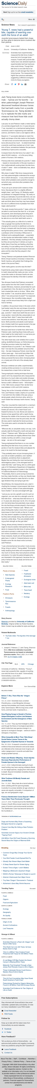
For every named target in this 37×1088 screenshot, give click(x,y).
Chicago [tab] (31, 664)
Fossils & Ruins (8, 594)
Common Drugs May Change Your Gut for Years (17, 853)
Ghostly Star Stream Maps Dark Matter (16, 861)
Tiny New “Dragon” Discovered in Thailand (18, 880)
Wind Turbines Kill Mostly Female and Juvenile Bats (15, 779)
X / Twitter (7, 1032)
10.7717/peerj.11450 (14, 657)
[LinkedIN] (22, 84)
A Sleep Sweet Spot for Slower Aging (16, 864)
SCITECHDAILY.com (15, 816)
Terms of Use (30, 1061)
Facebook (7, 1029)
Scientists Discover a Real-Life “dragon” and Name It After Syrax (18, 943)
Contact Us (8, 1052)
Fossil (26, 570)
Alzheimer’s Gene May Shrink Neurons (16, 883)
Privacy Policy (7, 1061)
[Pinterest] (19, 84)
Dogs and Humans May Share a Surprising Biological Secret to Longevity (16, 822)
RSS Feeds (8, 1014)
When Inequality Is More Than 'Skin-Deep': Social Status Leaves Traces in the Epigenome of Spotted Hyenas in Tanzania (17, 739)
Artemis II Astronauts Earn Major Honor (16, 877)
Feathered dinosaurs (27, 575)
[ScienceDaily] (14, 3)
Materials (4, 621)
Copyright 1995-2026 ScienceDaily (14, 1064)
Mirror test (27, 586)
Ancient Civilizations (10, 925)
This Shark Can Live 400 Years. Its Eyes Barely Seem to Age (17, 948)
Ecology (27, 597)
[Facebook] (12, 84)
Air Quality (6, 915)
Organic (5, 899)
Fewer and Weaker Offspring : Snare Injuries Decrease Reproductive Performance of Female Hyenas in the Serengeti (17, 760)
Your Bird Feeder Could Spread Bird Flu (17, 858)
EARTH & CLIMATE (6, 906)
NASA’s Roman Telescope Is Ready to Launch (19, 874)
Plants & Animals (9, 571)
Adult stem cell (29, 583)
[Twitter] (15, 84)
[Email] (25, 84)
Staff (15, 1058)
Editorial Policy (19, 1061)
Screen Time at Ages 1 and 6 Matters (16, 867)
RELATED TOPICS (8, 566)
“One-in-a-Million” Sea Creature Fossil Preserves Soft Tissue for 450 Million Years (18, 953)
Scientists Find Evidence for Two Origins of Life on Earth (18, 989)
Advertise (31, 1058)
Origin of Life (7, 922)
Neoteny (27, 593)
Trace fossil (28, 590)
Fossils (7, 607)
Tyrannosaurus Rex (10, 602)
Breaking (4, 848)
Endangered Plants (9, 579)
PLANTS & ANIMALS (7, 893)
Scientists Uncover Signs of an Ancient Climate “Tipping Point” (17, 834)
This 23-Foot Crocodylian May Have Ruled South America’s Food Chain (18, 979)
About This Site (6, 1058)
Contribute (22, 1058)
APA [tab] (22, 664)
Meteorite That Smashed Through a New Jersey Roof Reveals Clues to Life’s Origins (18, 966)
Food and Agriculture (10, 902)
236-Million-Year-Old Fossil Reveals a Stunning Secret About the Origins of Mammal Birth (18, 839)
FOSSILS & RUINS (6, 918)
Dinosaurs (9, 598)
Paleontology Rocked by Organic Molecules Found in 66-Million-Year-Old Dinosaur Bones (19, 984)
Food (7, 590)
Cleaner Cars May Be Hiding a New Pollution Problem (17, 828)
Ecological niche (30, 579)
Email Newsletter (10, 1010)
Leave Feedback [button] (10, 1049)
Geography (7, 912)
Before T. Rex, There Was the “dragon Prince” (15, 697)
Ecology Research (8, 585)
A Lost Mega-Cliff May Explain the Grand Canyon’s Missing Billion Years (17, 961)
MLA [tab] (16, 664)
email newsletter (27, 12)
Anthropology (10, 610)
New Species (10, 575)
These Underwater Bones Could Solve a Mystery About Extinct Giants (17, 971)
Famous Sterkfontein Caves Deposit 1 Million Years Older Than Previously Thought (18, 798)
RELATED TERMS (26, 566)
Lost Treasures (8, 928)
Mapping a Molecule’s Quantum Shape (16, 871)
